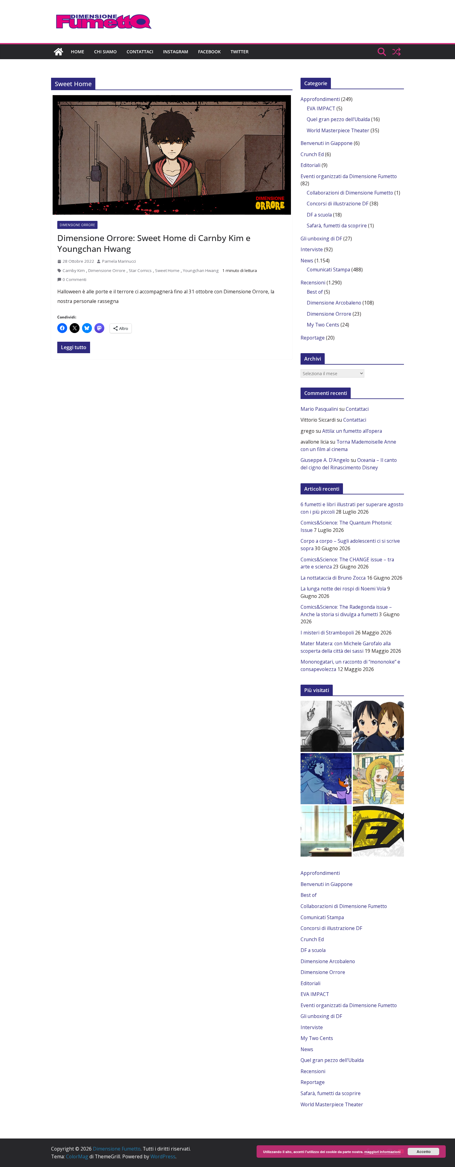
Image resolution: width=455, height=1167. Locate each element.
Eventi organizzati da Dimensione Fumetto (349, 176)
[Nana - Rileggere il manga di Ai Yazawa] (326, 831)
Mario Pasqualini (319, 409)
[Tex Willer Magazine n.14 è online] (378, 831)
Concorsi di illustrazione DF (337, 203)
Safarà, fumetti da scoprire (337, 225)
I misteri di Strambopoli (327, 632)
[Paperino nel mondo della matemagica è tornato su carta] (326, 778)
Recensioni (313, 282)
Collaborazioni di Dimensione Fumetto (350, 192)
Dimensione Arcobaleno (334, 302)
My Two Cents (323, 324)
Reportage (313, 337)
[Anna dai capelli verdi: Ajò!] (378, 778)
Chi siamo (105, 52)
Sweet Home (167, 270)
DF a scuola (319, 214)
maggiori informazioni (382, 1151)
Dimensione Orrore (77, 225)
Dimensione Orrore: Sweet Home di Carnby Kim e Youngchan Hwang (153, 243)
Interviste (312, 249)
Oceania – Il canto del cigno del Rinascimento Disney (349, 464)
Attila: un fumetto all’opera (352, 431)
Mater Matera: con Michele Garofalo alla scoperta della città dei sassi (346, 647)
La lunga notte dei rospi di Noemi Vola (343, 588)
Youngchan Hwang (201, 270)
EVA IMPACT (321, 108)
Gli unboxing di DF (321, 238)
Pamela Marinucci (119, 261)
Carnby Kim (74, 270)
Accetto (424, 1151)
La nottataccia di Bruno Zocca (333, 577)
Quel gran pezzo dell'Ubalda (338, 119)
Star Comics (140, 270)
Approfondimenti (320, 99)
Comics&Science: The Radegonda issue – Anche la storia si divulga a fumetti (346, 610)
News (307, 260)
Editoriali (310, 165)
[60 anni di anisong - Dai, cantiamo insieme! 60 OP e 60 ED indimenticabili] (378, 726)
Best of (315, 291)
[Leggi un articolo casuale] (396, 51)
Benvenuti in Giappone (327, 143)
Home (77, 52)
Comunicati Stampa (328, 269)
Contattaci (140, 52)
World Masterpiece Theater (338, 130)
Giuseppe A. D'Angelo (325, 460)
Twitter (240, 52)
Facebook (209, 52)
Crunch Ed (312, 154)
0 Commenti (74, 279)
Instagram (175, 52)
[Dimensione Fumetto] (58, 51)
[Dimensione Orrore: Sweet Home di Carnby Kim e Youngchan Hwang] (171, 155)
